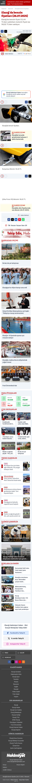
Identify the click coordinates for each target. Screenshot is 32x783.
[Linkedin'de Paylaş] (16, 219)
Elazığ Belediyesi (16, 712)
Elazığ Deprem (16, 730)
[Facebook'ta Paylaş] (2, 31)
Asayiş (16, 682)
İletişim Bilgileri (21, 764)
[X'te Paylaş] (5, 31)
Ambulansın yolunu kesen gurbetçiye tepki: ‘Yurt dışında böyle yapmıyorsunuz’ (18, 3)
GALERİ (22, 652)
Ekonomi (10, 8)
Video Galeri (16, 691)
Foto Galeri (16, 694)
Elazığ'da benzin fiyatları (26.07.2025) (22, 9)
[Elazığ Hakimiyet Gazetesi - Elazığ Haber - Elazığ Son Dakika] (16, 755)
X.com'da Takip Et (17, 638)
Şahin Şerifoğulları (16, 748)
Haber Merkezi (9, 53)
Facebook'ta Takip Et (17, 633)
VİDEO (6, 652)
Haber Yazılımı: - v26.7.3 (16, 780)
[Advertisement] (16, 617)
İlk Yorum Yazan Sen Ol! (17, 225)
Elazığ (16, 705)
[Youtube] (19, 661)
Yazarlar (16, 679)
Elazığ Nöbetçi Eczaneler (16, 741)
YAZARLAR (8, 657)
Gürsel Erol (16, 746)
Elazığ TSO (16, 717)
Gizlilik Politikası (7, 770)
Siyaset (16, 689)
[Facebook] (9, 661)
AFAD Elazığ (16, 720)
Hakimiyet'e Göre (16, 674)
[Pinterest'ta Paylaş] (19, 219)
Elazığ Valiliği (16, 715)
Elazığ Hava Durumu (16, 738)
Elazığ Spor (16, 677)
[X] (12, 661)
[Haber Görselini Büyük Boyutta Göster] (16, 42)
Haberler (3, 8)
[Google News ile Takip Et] (27, 53)
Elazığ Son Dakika (16, 710)
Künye (4, 764)
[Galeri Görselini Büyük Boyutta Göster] (16, 114)
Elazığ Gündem (16, 672)
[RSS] (23, 661)
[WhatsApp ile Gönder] (23, 219)
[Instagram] (16, 661)
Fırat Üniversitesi (16, 725)
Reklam (5, 767)
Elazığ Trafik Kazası (16, 743)
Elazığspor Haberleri (16, 722)
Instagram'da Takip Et (17, 644)
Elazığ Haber (16, 707)
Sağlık (16, 687)
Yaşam (16, 696)
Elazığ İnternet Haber (16, 727)
